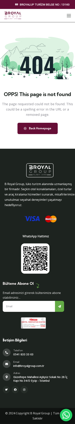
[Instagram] (24, 389)
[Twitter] (6, 389)
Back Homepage (39, 128)
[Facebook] (15, 389)
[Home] (13, 15)
